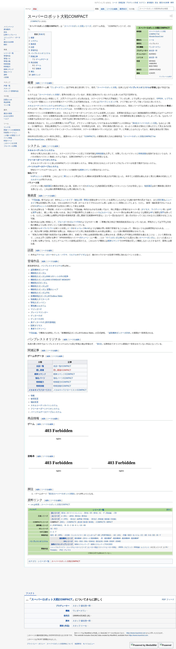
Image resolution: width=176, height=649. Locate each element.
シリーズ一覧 (98, 510)
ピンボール (91, 535)
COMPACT (35, 21)
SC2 (55, 529)
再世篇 (85, 519)
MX (99, 535)
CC (142, 535)
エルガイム (35, 179)
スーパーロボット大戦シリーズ (77, 26)
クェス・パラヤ (60, 255)
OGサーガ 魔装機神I (90, 538)
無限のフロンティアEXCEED (101, 544)
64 (85, 535)
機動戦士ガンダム (38, 273)
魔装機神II (117, 538)
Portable (53, 550)
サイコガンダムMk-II (115, 238)
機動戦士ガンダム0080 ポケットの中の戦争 (49, 276)
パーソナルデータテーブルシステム (43, 166)
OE (146, 535)
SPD (65, 519)
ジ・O (70, 228)
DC (65, 516)
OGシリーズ (68, 541)
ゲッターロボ (36, 316)
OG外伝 (92, 541)
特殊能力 (40, 382)
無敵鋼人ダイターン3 (40, 299)
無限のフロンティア (82, 544)
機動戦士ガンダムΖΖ (40, 286)
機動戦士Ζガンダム (39, 283)
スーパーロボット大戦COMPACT (65, 561)
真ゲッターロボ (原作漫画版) (43, 322)
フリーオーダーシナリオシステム (42, 160)
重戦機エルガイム (38, 306)
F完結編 (36, 200)
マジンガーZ (36, 309)
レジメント (145, 547)
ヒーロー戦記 (93, 547)
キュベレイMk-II (82, 228)
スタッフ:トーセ (80, 626)
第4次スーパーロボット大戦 (145, 123)
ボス (88, 186)
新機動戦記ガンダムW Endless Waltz (46, 296)
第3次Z (94, 519)
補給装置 (34, 402)
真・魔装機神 (106, 538)
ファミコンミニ (75, 513)
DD (153, 535)
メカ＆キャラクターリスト (40, 390)
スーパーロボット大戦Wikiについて (60, 644)
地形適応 (48, 186)
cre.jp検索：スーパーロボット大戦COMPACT (50, 504)
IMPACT (110, 522)
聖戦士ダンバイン (38, 302)
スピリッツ (128, 547)
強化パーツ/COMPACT (63, 378)
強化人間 (78, 200)
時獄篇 (100, 519)
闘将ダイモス (36, 325)
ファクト (30, 593)
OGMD (118, 541)
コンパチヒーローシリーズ (76, 547)
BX (85, 525)
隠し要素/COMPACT (62, 370)
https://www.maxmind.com (136, 633)
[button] (133, 8)
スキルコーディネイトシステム (41, 106)
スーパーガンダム (147, 238)
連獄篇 (107, 519)
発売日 (66, 616)
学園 (124, 535)
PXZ (61, 550)
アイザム (82, 255)
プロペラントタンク (107, 102)
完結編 (108, 513)
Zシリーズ (55, 519)
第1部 (80, 522)
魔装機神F (135, 538)
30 (157, 535)
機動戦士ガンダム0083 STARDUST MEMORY (50, 280)
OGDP (111, 541)
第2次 (99, 344)
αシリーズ (55, 516)
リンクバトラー (77, 535)
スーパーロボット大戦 (106, 87)
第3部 (91, 522)
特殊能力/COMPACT (62, 382)
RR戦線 (137, 547)
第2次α (77, 516)
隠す (168, 510)
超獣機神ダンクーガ (39, 270)
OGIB (106, 541)
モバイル (136, 535)
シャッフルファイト (57, 547)
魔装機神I (78, 538)
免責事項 (78, 644)
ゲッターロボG (37, 319)
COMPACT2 (90, 136)
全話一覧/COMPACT (62, 366)
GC (115, 535)
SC (51, 529)
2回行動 (160, 200)
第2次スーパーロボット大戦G (62, 494)
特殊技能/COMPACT (62, 386)
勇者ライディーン (38, 329)
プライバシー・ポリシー (36, 644)
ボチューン (84, 238)
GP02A (160, 98)
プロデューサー (62, 606)
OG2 (81, 541)
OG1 (76, 541)
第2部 (85, 522)
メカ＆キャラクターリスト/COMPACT (69, 390)
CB (115, 513)
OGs (85, 541)
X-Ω (149, 535)
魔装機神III (126, 538)
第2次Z (73, 519)
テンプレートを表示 (165, 76)
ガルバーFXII (74, 222)
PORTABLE (57, 525)
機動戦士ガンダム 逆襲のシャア (44, 289)
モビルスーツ (104, 212)
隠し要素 (40, 370)
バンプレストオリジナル (139, 87)
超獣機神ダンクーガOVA (119, 333)
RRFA (121, 547)
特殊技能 (100, 153)
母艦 (33, 395)
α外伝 (71, 516)
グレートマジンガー (39, 312)
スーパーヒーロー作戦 (107, 547)
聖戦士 (87, 200)
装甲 (34, 212)
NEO (129, 535)
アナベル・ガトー (44, 255)
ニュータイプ (66, 200)
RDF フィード (168, 599)
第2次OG (99, 541)
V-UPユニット (63, 106)
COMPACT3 (100, 522)
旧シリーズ (55, 513)
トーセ (151, 40)
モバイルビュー (88, 644)
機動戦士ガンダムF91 (40, 293)
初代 (52, 535)
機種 (67, 611)
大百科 (67, 535)
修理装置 (34, 399)
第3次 (86, 513)
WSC (62, 522)
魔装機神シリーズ (66, 538)
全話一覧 (40, 366)
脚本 (67, 621)
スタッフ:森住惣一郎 (82, 606)
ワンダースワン (155, 47)
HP (170, 209)
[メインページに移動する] (12, 11)
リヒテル (73, 255)
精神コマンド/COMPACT (64, 374)
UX (81, 525)
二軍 (64, 176)
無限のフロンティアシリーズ (62, 544)
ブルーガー (62, 222)
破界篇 (79, 519)
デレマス (67, 550)
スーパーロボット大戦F (49, 94)
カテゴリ (32, 561)
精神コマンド (85, 170)
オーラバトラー (47, 228)
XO (119, 535)
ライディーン (157, 209)
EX (91, 513)
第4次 (96, 513)
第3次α (84, 516)
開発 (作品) (64, 626)
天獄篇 (113, 519)
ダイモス (145, 209)
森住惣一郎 (153, 51)
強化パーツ (40, 378)
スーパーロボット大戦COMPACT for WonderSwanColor (157, 33)
